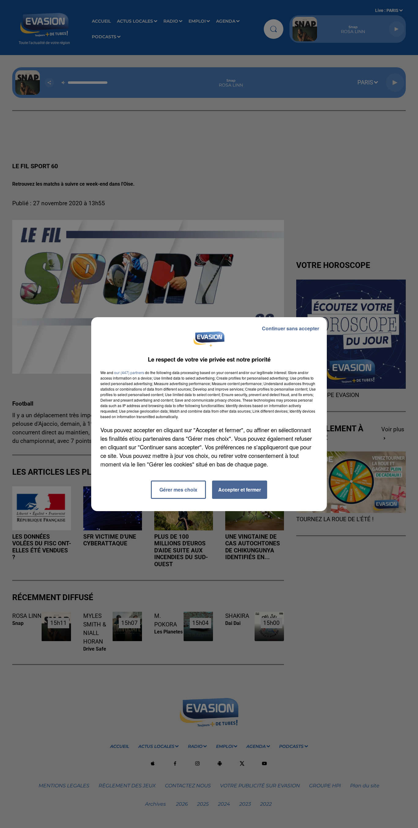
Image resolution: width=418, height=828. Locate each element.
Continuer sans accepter (290, 328)
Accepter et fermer (239, 489)
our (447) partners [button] (129, 372)
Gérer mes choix (178, 489)
